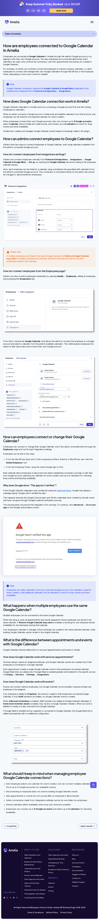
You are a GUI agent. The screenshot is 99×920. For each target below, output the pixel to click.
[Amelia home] (12, 22)
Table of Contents (13, 34)
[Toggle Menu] (92, 22)
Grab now (61, 10)
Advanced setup (64, 490)
